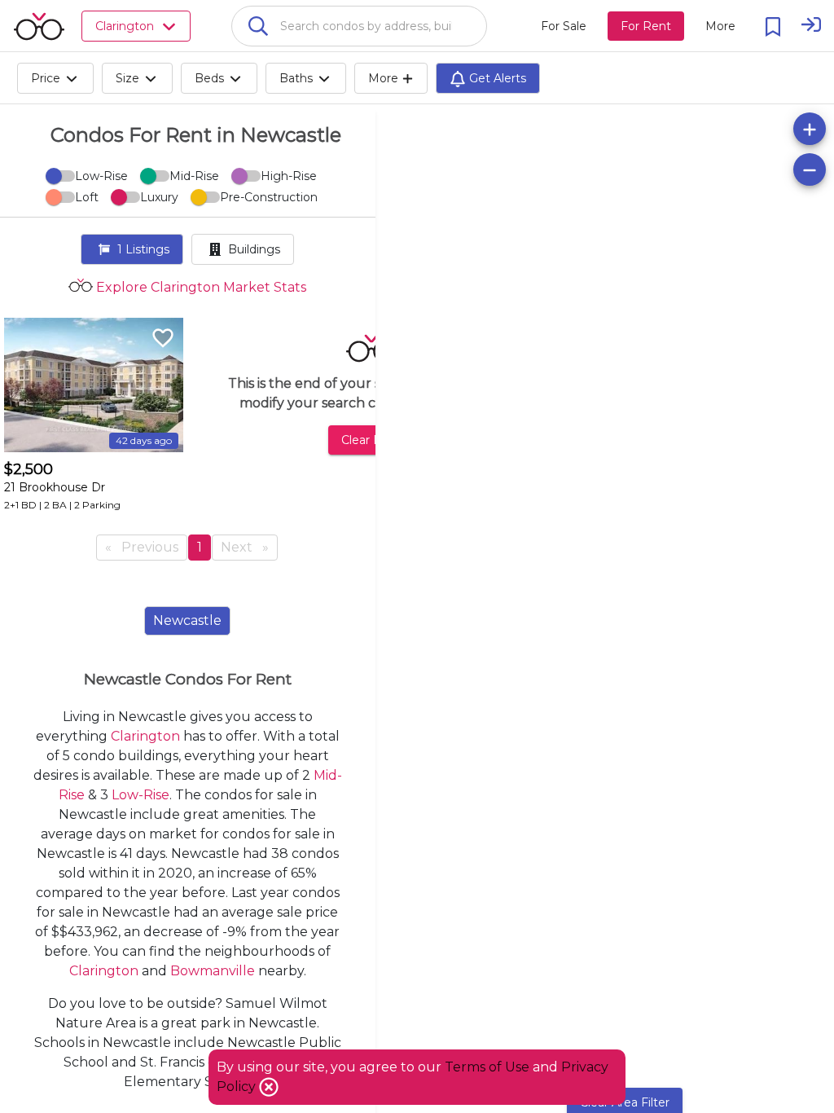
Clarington (145, 736)
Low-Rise (140, 795)
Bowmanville (212, 971)
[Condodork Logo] (39, 26)
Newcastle (187, 620)
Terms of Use (487, 1067)
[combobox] (359, 26)
